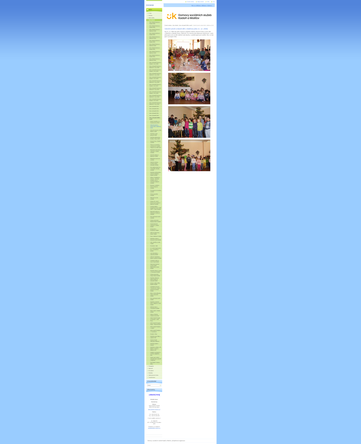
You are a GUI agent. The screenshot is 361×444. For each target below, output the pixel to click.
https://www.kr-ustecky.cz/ (154, 409)
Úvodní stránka (168, 25)
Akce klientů (175, 25)
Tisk (214, 1)
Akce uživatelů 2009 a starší (185, 25)
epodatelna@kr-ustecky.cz (154, 428)
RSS (208, 1)
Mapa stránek (200, 1)
